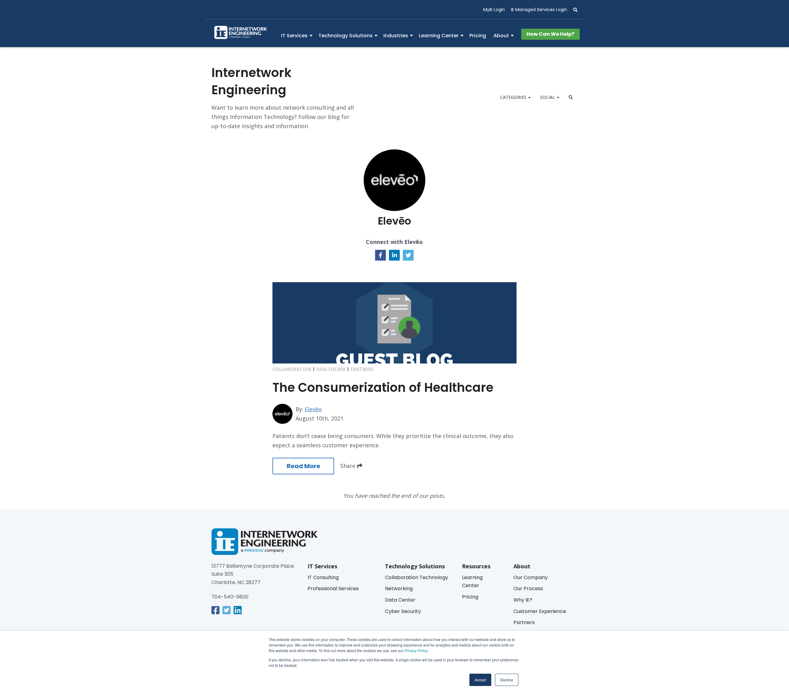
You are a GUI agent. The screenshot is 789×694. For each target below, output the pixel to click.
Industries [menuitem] (395, 35)
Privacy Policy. (415, 650)
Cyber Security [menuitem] (403, 611)
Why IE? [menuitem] (522, 599)
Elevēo (313, 409)
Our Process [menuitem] (528, 588)
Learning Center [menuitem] (439, 35)
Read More (303, 466)
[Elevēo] (282, 414)
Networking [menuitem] (399, 588)
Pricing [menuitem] (477, 35)
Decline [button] (506, 679)
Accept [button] (480, 679)
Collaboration (291, 368)
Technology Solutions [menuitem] (345, 35)
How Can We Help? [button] (550, 34)
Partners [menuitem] (524, 622)
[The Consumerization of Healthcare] (394, 322)
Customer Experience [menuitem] (539, 611)
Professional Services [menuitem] (333, 588)
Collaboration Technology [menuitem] (416, 577)
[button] (572, 10)
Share (348, 465)
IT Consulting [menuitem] (323, 577)
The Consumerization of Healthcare (382, 387)
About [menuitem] (501, 35)
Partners (362, 368)
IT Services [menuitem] (294, 35)
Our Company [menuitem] (530, 577)
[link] (215, 610)
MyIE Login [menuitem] (494, 10)
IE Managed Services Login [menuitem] (539, 10)
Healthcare (331, 368)
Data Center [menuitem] (400, 599)
